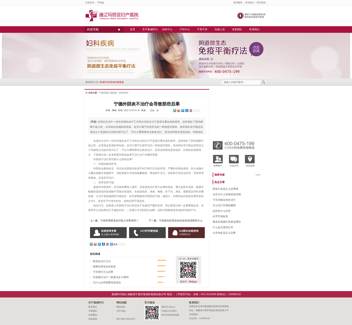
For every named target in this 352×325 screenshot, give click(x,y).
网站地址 (120, 307)
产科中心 (185, 29)
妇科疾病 (123, 92)
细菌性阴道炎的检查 (104, 266)
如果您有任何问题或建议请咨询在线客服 (209, 306)
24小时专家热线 (149, 230)
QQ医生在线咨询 (189, 232)
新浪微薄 (237, 2)
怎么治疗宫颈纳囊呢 (224, 205)
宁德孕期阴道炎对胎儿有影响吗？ (119, 220)
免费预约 (217, 165)
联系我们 (249, 2)
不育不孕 (202, 29)
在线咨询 (89, 2)
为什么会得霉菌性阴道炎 (107, 282)
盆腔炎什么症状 (222, 211)
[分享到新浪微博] (179, 110)
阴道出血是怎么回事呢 (225, 189)
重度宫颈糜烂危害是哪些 (227, 222)
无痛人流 (219, 29)
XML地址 (121, 311)
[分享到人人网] (187, 110)
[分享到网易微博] (191, 110)
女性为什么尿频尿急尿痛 (227, 194)
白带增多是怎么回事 (224, 233)
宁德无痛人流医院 (108, 92)
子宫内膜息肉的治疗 (224, 200)
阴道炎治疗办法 (102, 261)
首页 (132, 29)
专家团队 (237, 29)
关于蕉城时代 (150, 29)
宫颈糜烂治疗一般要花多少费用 (111, 277)
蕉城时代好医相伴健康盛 (112, 82)
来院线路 (250, 165)
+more (258, 174)
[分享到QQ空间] (175, 110)
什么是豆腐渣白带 (223, 227)
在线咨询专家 (110, 232)
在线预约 (92, 315)
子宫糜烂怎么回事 (103, 272)
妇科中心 (167, 29)
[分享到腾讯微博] (183, 110)
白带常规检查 (220, 216)
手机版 (100, 2)
